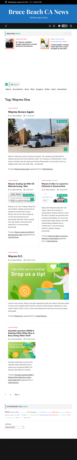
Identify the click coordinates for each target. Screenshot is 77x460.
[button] (69, 33)
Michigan (24, 415)
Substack (9, 417)
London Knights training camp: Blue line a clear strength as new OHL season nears (60, 48)
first (28, 412)
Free (14, 412)
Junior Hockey (60, 39)
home (28, 415)
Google (15, 415)
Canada (53, 412)
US (18, 415)
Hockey (53, 39)
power (57, 412)
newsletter (33, 415)
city (70, 412)
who (42, 412)
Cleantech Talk (47, 415)
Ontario (11, 415)
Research (55, 180)
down (17, 417)
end (6, 417)
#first (32, 89)
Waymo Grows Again (21, 111)
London (38, 412)
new (69, 415)
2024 (60, 415)
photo (50, 412)
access (28, 417)
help (47, 412)
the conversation (62, 412)
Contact (21, 417)
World (25, 417)
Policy (41, 415)
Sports (64, 41)
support (14, 417)
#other (47, 89)
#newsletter (62, 89)
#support (40, 89)
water (68, 412)
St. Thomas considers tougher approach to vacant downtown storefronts (26, 44)
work (11, 412)
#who (53, 89)
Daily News (7, 415)
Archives (8, 424)
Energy (63, 415)
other (17, 412)
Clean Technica (13, 108)
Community (33, 412)
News (7, 412)
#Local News (18, 89)
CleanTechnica (47, 169)
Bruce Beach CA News (38, 11)
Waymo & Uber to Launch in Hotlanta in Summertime (55, 185)
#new (26, 89)
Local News (23, 412)
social (38, 415)
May (66, 415)
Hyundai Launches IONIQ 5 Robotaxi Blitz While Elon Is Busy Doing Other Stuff (21, 333)
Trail (20, 415)
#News (9, 89)
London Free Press (21, 39)
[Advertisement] (38, 65)
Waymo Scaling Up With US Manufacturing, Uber (21, 185)
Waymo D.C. (15, 256)
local (44, 412)
